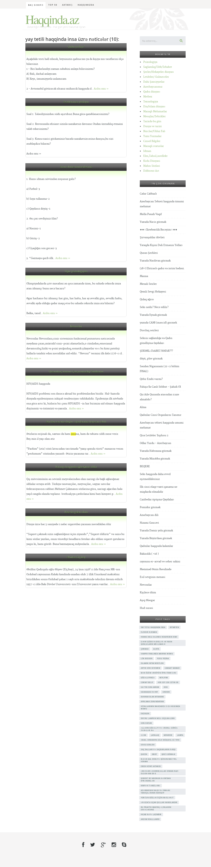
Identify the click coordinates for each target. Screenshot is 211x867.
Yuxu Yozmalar (152, 136)
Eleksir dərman (149, 632)
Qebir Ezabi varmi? (151, 379)
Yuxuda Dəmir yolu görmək (156, 530)
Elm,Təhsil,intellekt (155, 156)
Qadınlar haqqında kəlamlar (156, 546)
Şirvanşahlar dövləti (152, 237)
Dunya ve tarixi (152, 126)
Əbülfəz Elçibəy (76, 557)
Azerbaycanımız (152, 86)
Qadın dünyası (151, 91)
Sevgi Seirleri (147, 745)
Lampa (180, 735)
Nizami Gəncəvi (149, 522)
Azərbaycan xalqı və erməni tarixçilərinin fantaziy (155, 791)
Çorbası (145, 649)
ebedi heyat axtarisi (151, 766)
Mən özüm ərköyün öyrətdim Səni (158, 673)
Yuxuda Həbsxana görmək (155, 451)
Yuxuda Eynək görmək (153, 315)
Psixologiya (150, 62)
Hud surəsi (146, 608)
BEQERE (145, 466)
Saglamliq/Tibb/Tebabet (157, 67)
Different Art (151, 170)
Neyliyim (163, 677)
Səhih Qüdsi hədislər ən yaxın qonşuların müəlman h (156, 642)
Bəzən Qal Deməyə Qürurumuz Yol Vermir (159, 760)
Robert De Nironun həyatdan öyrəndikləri (156, 779)
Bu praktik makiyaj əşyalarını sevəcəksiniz (156, 808)
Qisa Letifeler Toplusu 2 (154, 435)
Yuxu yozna (163, 658)
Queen (144, 754)
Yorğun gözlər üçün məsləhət (157, 797)
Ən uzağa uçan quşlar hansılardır (159, 802)
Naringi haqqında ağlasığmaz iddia (76, 467)
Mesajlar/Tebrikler (154, 116)
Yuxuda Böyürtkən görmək (156, 538)
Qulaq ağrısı (147, 299)
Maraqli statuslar (153, 146)
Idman (147, 151)
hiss (166, 687)
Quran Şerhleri (149, 253)
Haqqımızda (86, 4)
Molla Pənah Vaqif (151, 214)
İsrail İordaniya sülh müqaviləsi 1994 (160, 740)
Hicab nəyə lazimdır (151, 814)
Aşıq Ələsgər (147, 600)
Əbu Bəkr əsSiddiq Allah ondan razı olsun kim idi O (159, 772)
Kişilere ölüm (148, 592)
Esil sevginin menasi (152, 577)
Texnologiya (150, 101)
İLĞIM (143, 735)
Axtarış (67, 4)
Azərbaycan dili (149, 515)
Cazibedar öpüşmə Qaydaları (157, 499)
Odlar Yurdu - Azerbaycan (155, 443)
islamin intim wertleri (152, 663)
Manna (144, 276)
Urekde (166, 692)
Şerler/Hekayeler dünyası (158, 72)
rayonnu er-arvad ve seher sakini (160, 561)
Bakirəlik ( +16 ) (149, 553)
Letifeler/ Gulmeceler (156, 76)
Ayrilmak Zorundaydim (152, 701)
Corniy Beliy (147, 682)
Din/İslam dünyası (154, 106)
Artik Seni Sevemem (150, 668)
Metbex (147, 96)
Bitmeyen (174, 627)
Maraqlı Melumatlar (155, 111)
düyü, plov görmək (151, 358)
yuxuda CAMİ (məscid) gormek (158, 322)
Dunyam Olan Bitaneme (152, 697)
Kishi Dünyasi (151, 161)
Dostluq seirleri (149, 330)
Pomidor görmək (150, 507)
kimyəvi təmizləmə (150, 785)
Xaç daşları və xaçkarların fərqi (158, 749)
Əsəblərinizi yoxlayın (76, 102)
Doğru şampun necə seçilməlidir (158, 718)
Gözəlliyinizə (148, 677)
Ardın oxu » (101, 88)
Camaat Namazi (172, 668)
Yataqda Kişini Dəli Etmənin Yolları (161, 245)
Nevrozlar (76, 326)
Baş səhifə (35, 5)
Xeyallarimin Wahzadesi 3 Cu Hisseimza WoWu (160, 707)
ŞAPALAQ (155, 735)
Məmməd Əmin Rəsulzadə (155, 569)
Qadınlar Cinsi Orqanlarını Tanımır (160, 415)
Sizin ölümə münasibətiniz (76, 166)
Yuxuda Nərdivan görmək (155, 260)
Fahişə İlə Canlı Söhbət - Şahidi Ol (160, 386)
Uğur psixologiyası (76, 271)
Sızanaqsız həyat (149, 692)
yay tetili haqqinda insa (153, 627)
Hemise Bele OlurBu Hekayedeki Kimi (159, 637)
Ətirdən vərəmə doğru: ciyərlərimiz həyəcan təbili (76, 421)
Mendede (168, 735)
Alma (143, 407)
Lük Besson (146, 658)
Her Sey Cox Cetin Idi (168, 682)
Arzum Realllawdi (150, 819)
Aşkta (156, 649)
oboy (154, 754)
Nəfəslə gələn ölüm (76, 512)
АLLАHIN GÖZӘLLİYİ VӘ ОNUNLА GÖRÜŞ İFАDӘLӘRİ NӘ (159, 729)
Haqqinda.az (52, 19)
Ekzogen (145, 713)
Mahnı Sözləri (151, 165)
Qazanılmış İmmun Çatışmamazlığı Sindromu (76, 371)
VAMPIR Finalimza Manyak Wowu (157, 654)
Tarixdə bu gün (152, 121)
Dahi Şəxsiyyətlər (154, 81)
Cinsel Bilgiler (151, 141)
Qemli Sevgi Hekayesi (153, 291)
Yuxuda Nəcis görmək (153, 222)
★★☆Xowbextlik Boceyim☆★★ (158, 229)
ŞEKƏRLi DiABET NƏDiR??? (156, 350)
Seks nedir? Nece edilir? (154, 307)
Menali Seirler (148, 284)
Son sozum (146, 723)
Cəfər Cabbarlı (148, 193)
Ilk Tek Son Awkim (150, 687)
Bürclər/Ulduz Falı (154, 131)
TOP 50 (52, 4)
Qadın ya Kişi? (76, 46)
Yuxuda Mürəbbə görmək (155, 458)
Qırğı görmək (168, 754)
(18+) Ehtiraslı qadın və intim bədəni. (162, 268)
